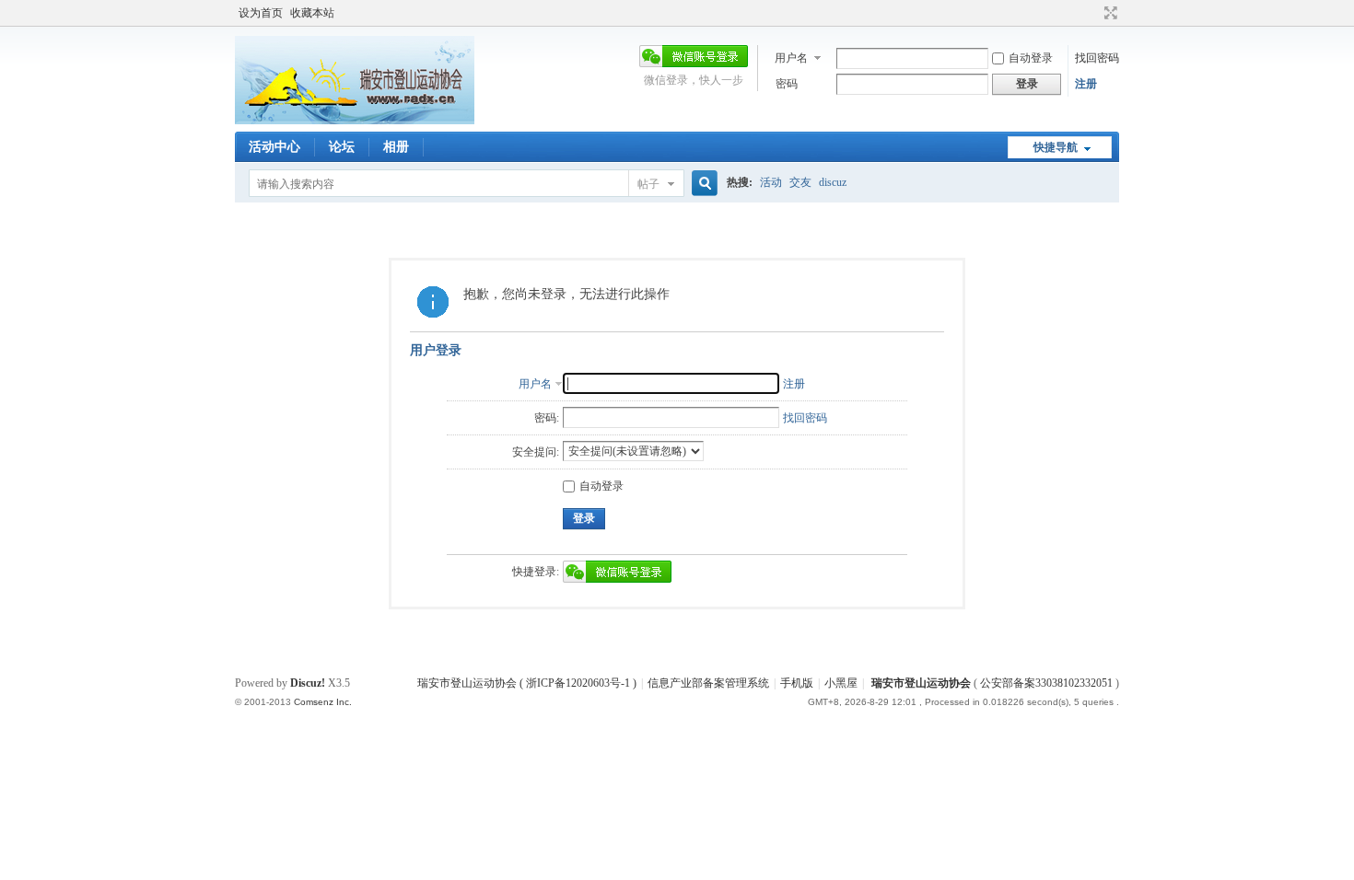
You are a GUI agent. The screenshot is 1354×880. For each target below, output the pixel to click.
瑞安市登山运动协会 (921, 683)
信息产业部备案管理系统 (708, 683)
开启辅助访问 (1093, 13)
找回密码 (1097, 58)
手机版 (796, 683)
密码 (787, 83)
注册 (1086, 83)
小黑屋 (841, 683)
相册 (396, 147)
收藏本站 (312, 12)
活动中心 (274, 147)
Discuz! (307, 683)
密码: (546, 417)
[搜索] (701, 183)
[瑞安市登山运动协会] (354, 120)
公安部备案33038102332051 (1046, 683)
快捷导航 (1055, 147)
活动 (771, 182)
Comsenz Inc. (323, 702)
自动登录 (1031, 58)
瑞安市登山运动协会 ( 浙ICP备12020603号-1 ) (526, 683)
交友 (800, 182)
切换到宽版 (1108, 13)
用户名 (791, 58)
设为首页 (261, 12)
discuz (832, 182)
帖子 (648, 184)
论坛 (342, 147)
